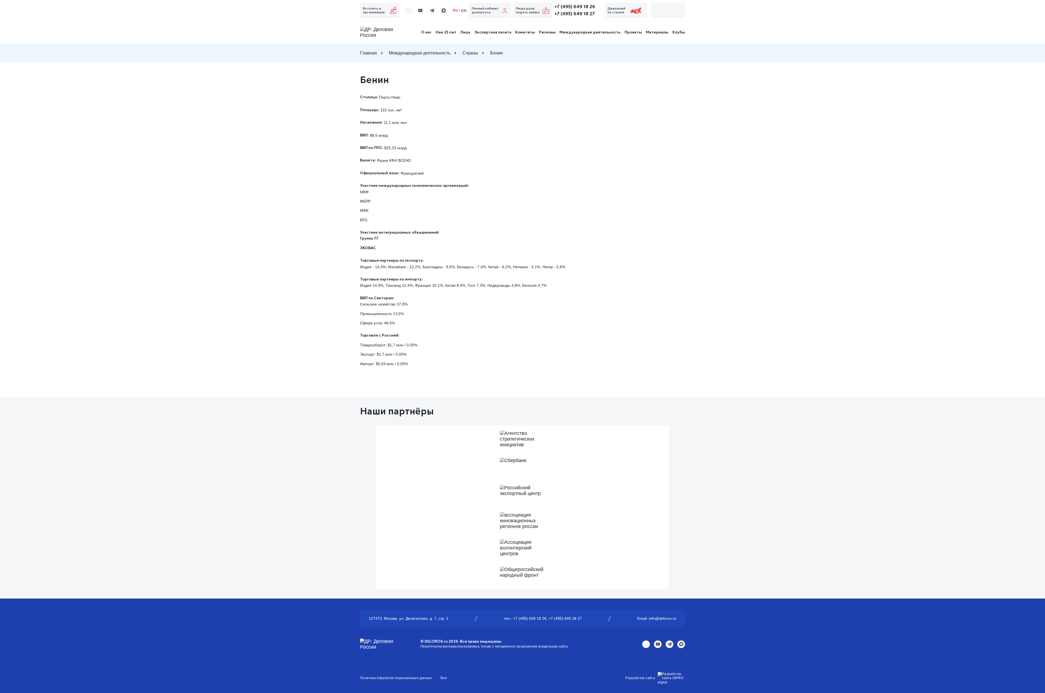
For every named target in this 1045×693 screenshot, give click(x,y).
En (463, 11)
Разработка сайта (640, 678)
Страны (470, 53)
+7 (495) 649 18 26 (574, 6)
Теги (443, 678)
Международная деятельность (590, 32)
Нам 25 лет (446, 32)
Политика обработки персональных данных (396, 678)
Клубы (678, 32)
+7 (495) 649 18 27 (574, 13)
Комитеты (525, 32)
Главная (368, 53)
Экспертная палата (492, 32)
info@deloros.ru (662, 618)
